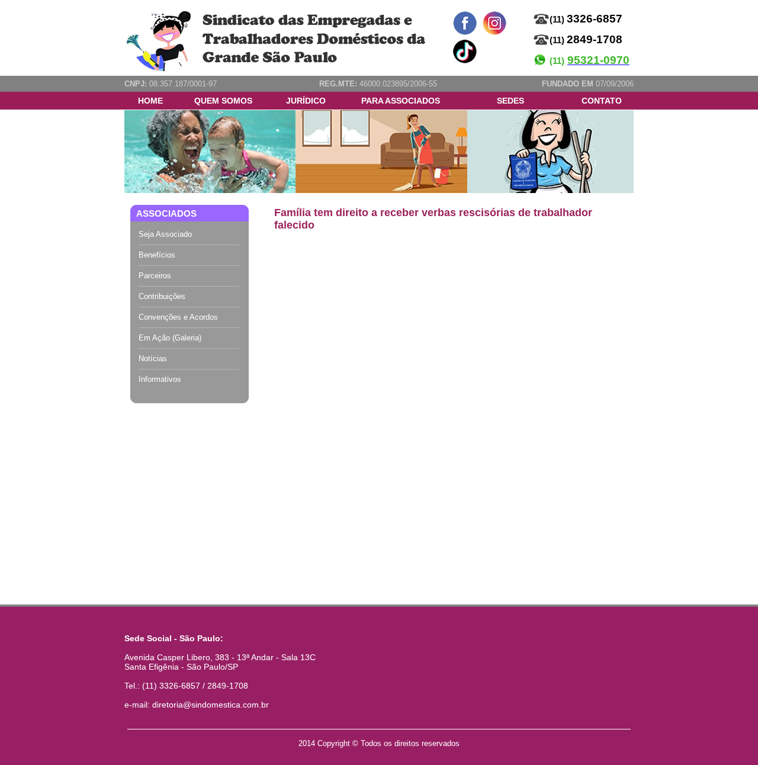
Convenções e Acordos (178, 317)
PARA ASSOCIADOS (400, 100)
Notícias (153, 358)
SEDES (510, 100)
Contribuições (162, 296)
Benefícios (157, 254)
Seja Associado (165, 234)
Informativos (160, 379)
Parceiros (155, 275)
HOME (150, 100)
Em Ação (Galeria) (170, 337)
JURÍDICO (306, 100)
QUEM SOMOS (223, 100)
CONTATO (602, 100)
